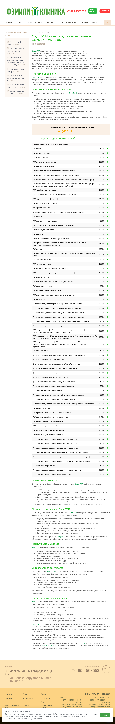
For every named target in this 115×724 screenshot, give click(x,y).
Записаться (105, 11)
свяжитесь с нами (49, 645)
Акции (59, 22)
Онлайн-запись (89, 22)
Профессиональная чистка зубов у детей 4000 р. (16, 78)
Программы (45, 698)
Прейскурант (9, 698)
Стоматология (10, 702)
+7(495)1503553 (76, 11)
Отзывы (26, 702)
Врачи (50, 22)
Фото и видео (28, 698)
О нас (20, 22)
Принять (105, 715)
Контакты (71, 22)
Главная (9, 22)
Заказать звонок (92, 11)
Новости (26, 705)
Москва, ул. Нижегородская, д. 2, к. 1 (29, 672)
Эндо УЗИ (36, 51)
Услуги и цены (35, 22)
